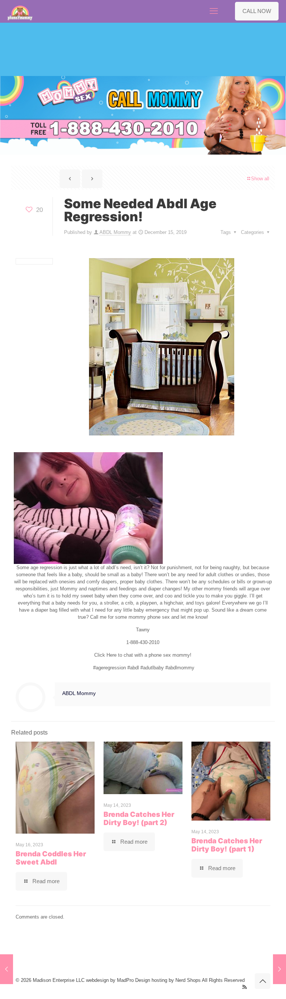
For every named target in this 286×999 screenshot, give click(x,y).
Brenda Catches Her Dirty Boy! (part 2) (139, 818)
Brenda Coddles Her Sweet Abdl (51, 858)
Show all (260, 178)
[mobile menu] (213, 11)
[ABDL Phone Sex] (20, 11)
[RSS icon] (244, 987)
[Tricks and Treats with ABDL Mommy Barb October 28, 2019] (6, 969)
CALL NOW (256, 11)
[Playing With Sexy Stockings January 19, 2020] (279, 969)
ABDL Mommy (115, 232)
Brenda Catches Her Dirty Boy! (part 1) (226, 845)
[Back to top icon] (262, 981)
